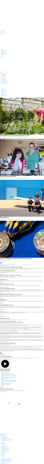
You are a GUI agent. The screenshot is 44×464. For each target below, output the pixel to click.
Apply (2, 56)
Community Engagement (4, 446)
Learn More (1, 274)
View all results (4, 74)
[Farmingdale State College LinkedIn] (6, 461)
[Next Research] (1, 353)
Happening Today (3, 54)
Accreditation (3, 442)
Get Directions (5, 436)
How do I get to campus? (4, 82)
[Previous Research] (0, 353)
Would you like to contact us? (5, 83)
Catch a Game (2, 314)
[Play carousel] (1, 263)
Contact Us (1, 436)
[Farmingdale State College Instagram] (6, 459)
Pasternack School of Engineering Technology (7, 439)
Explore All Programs (3, 309)
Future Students (3, 30)
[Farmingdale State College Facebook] (6, 458)
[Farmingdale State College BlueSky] (6, 462)
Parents (2, 31)
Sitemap (2, 455)
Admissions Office (3, 443)
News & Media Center (4, 449)
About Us (2, 49)
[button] (1, 33)
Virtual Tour (2, 456)
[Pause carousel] (0, 263)
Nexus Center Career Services (5, 448)
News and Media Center (3, 391)
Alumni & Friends (3, 32)
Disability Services (3, 447)
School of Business (3, 438)
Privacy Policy (3, 454)
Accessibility (3, 452)
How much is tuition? (4, 81)
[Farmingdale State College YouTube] (6, 460)
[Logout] (1, 48)
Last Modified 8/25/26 (3, 463)
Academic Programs (4, 50)
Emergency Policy (3, 453)
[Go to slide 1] (0, 352)
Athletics (2, 444)
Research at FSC (3, 53)
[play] (5, 364)
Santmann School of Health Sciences (6, 440)
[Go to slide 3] (1, 352)
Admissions (2, 51)
